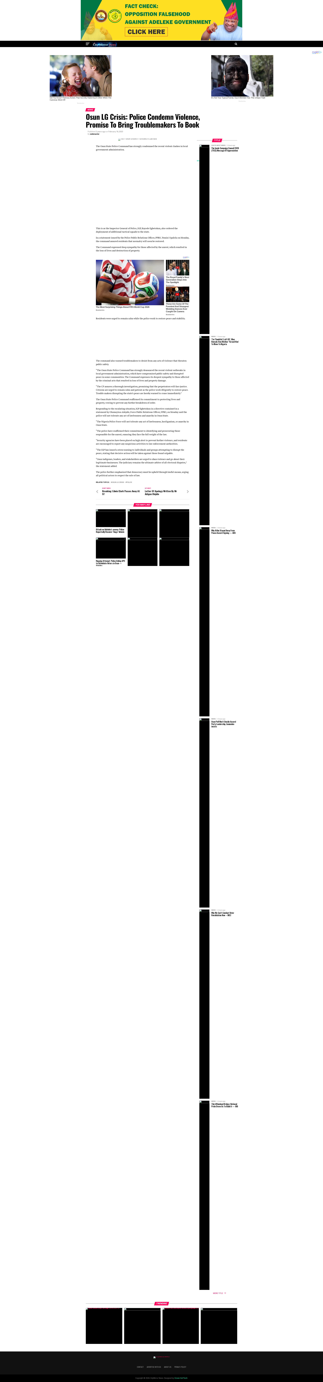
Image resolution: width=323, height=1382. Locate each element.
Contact (140, 1367)
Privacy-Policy (180, 1367)
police (129, 482)
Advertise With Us (154, 1367)
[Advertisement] (142, 171)
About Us (167, 1367)
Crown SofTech (180, 1378)
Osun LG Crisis (118, 482)
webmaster (94, 134)
